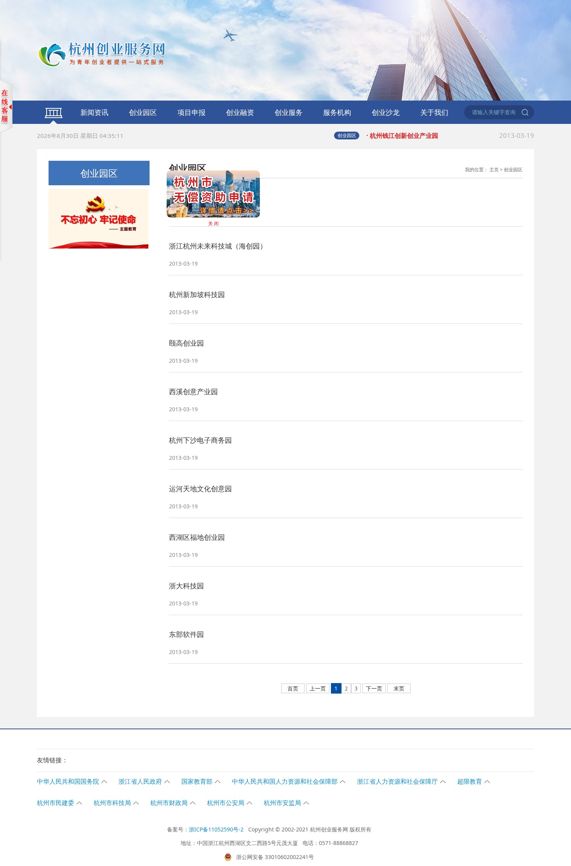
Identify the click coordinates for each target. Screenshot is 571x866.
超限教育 (469, 781)
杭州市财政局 (169, 802)
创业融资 (240, 112)
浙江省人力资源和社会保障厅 (397, 781)
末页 (398, 689)
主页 (494, 169)
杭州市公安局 (225, 802)
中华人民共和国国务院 (68, 781)
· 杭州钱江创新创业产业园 (450, 135)
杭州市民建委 (55, 802)
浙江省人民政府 (140, 781)
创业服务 (289, 112)
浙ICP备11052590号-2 (216, 829)
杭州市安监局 (282, 802)
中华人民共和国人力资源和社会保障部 (285, 781)
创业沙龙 (386, 112)
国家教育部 (196, 781)
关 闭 (227, 237)
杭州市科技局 (112, 802)
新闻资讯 (94, 112)
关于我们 (434, 112)
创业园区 (143, 112)
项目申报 (191, 112)
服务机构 (337, 112)
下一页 (374, 689)
